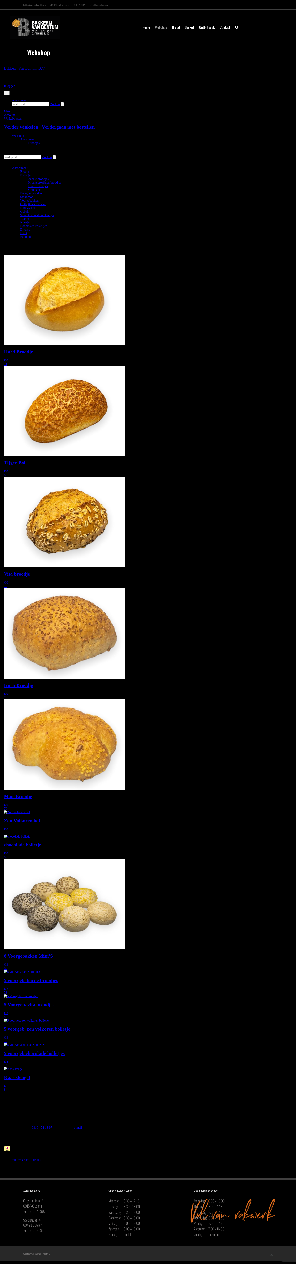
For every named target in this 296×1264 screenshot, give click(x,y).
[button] (237, 27)
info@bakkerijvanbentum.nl (98, 5)
